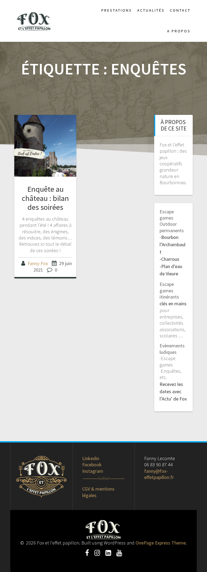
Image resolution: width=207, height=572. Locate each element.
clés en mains (173, 303)
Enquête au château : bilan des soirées (45, 198)
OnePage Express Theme (161, 543)
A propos (179, 31)
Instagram (92, 471)
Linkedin (90, 458)
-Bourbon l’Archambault (172, 244)
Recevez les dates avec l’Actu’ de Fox (173, 391)
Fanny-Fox (37, 263)
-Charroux (169, 259)
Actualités (151, 10)
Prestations (116, 10)
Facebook (92, 464)
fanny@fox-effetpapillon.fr (159, 474)
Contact (180, 10)
